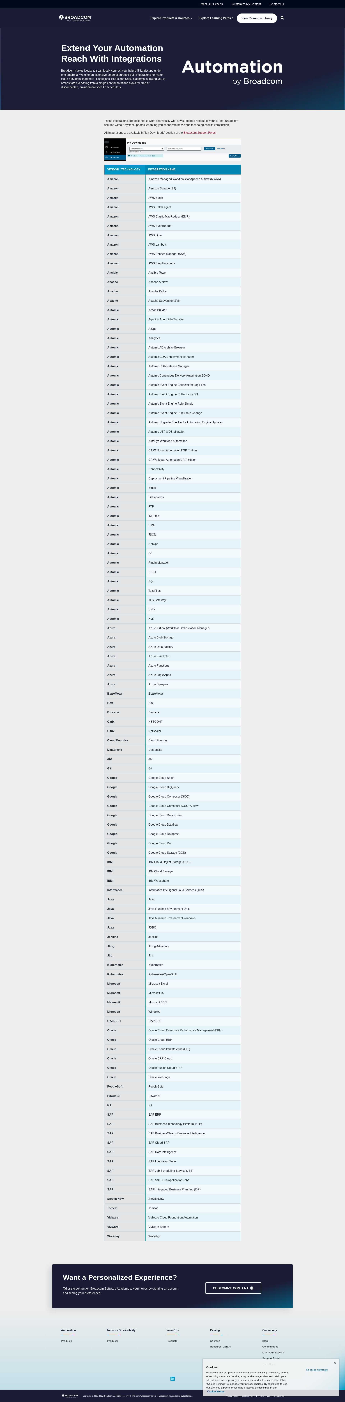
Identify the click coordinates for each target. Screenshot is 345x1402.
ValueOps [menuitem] (173, 1330)
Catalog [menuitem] (215, 1330)
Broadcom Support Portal (199, 132)
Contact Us (277, 4)
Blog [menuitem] (265, 1340)
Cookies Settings (317, 1369)
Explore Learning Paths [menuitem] (215, 18)
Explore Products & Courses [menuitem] (170, 18)
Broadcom (108, 1396)
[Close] (335, 1363)
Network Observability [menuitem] (121, 1330)
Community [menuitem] (269, 1330)
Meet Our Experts (212, 4)
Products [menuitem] (66, 1340)
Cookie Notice (215, 1391)
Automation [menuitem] (68, 1330)
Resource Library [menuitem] (220, 1346)
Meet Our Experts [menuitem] (273, 1352)
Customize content (231, 1288)
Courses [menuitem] (215, 1340)
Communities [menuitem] (270, 1346)
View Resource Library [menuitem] (257, 18)
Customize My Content (246, 4)
